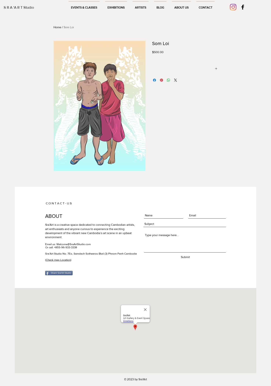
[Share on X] (175, 80)
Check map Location (58, 259)
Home (57, 27)
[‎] (185, 69)
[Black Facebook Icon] (242, 7)
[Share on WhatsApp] (168, 80)
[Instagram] (233, 7)
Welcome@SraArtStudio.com (73, 244)
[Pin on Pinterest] (161, 80)
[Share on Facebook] (154, 80)
